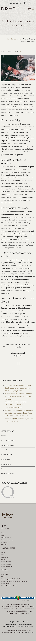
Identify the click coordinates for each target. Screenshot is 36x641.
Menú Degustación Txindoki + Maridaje (14, 581)
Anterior (18, 345)
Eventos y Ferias (6, 454)
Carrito (3, 576)
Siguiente (18, 354)
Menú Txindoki (6, 464)
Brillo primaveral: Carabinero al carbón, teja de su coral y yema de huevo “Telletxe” (19, 418)
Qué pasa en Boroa (7, 473)
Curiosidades (16, 39)
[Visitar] (21, 3)
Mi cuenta (4, 574)
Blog (2, 535)
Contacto (4, 544)
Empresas (4, 557)
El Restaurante (6, 537)
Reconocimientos (7, 540)
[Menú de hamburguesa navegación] (33, 9)
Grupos (3, 555)
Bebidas (3, 435)
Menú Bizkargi (5, 459)
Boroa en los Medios (7, 440)
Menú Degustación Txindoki (10, 579)
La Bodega (4, 542)
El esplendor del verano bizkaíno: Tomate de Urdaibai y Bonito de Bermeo (18, 396)
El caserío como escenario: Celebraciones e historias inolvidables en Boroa (16, 404)
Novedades (4, 469)
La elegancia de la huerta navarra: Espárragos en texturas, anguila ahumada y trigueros (18, 388)
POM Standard (29, 632)
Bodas (3, 552)
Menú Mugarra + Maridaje (9, 586)
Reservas (4, 533)
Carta (3, 559)
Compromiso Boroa (7, 445)
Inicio (7, 39)
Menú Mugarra (6, 562)
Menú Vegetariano (7, 566)
